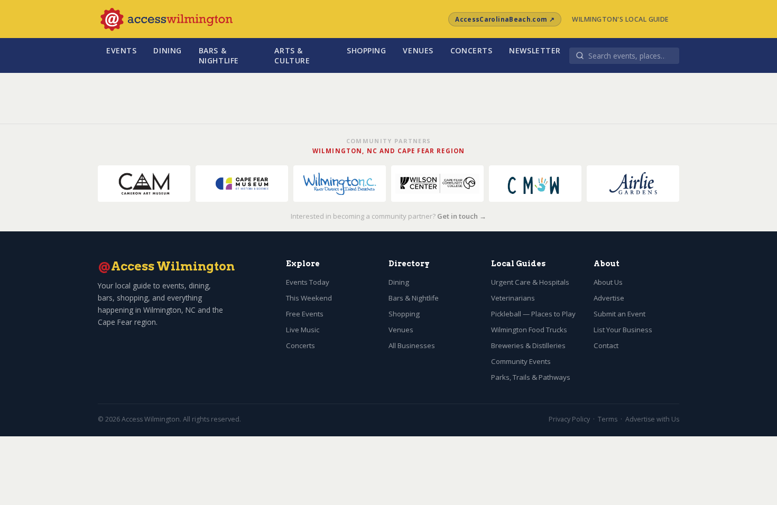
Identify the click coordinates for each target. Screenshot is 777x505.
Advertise (609, 298)
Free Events (304, 314)
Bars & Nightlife (219, 55)
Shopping (366, 50)
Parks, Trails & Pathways (530, 377)
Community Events (521, 361)
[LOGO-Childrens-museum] (535, 183)
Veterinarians (513, 298)
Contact (606, 345)
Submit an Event (619, 314)
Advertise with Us (652, 419)
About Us (608, 282)
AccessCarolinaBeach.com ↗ (504, 19)
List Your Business (623, 329)
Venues (418, 50)
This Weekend (309, 298)
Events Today (307, 282)
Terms (607, 419)
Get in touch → (461, 216)
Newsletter (535, 50)
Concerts (471, 50)
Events (121, 50)
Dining (167, 50)
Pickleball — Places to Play (533, 314)
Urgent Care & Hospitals (530, 282)
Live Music (302, 329)
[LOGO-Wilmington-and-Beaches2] (339, 183)
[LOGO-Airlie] (633, 183)
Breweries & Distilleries (528, 345)
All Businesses (411, 345)
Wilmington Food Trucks (529, 329)
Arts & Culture (292, 55)
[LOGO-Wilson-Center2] (437, 183)
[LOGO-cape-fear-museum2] (242, 183)
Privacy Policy (569, 419)
